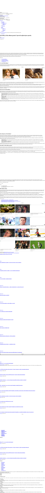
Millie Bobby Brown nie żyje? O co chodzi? (9, 252)
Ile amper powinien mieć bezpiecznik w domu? (6, 319)
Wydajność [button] (1, 481)
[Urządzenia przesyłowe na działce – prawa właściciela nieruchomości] (4, 268)
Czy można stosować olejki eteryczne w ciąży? (6, 401)
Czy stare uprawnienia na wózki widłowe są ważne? (7, 303)
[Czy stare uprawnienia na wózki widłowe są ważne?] (4, 301)
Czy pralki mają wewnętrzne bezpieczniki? (6, 311)
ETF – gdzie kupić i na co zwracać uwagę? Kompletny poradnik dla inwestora (11, 385)
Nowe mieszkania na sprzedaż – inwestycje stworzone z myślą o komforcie (10, 262)
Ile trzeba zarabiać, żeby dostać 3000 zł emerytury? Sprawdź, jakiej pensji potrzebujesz (12, 374)
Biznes (2, 25)
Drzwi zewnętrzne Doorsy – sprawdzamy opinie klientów (7, 201)
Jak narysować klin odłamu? (4, 59)
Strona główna (1, 32)
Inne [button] (0, 488)
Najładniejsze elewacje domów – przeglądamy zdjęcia (7, 344)
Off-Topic (2, 31)
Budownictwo (4, 24)
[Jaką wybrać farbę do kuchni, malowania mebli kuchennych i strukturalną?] (4, 350)
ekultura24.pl (2, 432)
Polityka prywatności (3, 431)
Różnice (4, 30)
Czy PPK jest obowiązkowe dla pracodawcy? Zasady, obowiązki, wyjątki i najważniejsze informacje (14, 369)
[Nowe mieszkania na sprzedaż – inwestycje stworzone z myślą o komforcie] (4, 260)
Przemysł (4, 26)
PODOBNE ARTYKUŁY (3, 254)
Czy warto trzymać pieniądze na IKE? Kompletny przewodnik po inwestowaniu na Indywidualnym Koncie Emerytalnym (17, 390)
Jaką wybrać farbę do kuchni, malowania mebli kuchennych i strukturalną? (9, 200)
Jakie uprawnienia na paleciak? (4, 295)
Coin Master (4, 28)
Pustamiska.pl (3, 435)
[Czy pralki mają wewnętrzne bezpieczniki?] (4, 309)
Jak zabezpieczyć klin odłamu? (5, 60)
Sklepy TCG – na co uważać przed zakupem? (6, 363)
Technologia (2, 22)
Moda (2, 27)
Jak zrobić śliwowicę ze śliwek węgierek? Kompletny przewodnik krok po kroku (11, 406)
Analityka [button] (1, 483)
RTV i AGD (2, 21)
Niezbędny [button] (1, 490)
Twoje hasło (8, 14)
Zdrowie (1, 402)
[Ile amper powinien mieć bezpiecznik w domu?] (4, 317)
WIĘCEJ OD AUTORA (9, 254)
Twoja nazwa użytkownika (10, 13)
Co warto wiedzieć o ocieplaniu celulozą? (6, 278)
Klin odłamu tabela (4, 61)
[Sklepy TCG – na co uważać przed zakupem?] (5, 361)
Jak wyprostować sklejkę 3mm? (4, 327)
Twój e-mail (8, 17)
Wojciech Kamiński (2, 364)
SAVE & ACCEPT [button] (2, 492)
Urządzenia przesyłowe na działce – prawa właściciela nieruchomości (10, 270)
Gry (3, 29)
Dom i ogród (2, 23)
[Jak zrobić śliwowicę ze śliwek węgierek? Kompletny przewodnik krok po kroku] (2, 405)
